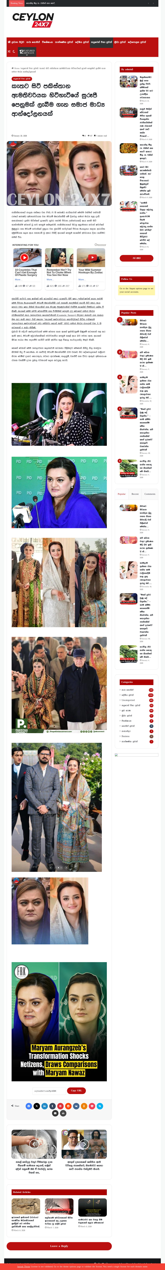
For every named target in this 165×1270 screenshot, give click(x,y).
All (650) (137, 258)
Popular (122, 494)
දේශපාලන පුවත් (137, 42)
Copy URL (76, 1091)
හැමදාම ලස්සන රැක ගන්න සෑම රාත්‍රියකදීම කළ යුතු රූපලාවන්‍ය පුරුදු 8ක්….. (145, 387)
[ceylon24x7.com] (33, 22)
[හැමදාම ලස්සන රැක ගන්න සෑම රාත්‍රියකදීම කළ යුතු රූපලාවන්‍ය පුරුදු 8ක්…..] (128, 384)
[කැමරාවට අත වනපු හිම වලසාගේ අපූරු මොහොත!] (92, 1207)
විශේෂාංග (47, 42)
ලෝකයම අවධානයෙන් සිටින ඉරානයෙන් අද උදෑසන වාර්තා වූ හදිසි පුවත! (59, 1221)
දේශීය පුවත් (82, 42)
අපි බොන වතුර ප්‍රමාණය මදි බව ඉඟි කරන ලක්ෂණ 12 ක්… (146, 359)
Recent (135, 494)
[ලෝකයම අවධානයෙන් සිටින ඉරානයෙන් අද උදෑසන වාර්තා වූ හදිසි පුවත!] (59, 1206)
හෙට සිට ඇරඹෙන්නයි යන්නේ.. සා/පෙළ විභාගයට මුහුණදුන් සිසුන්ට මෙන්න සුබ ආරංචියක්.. (145, 180)
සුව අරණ (126, 710)
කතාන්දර (126, 731)
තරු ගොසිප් (33, 42)
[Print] (63, 1113)
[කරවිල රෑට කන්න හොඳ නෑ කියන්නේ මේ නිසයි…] (128, 468)
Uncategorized (128, 700)
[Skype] (100, 1106)
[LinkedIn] (44, 1106)
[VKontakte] (76, 1106)
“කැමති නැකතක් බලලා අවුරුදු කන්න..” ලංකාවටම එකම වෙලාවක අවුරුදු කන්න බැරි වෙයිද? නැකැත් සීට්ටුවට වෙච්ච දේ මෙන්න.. (146, 223)
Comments (150, 494)
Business (125, 736)
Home (16, 68)
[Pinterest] (60, 1106)
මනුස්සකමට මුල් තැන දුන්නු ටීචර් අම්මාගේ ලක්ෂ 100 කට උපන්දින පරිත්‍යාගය (146, 87)
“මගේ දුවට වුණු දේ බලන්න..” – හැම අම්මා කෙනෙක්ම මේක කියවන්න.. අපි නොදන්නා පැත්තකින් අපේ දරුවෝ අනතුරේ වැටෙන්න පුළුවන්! (146, 429)
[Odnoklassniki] (84, 1106)
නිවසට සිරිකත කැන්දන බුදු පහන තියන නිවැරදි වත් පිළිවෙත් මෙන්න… (145, 330)
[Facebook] (29, 1106)
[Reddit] (68, 1106)
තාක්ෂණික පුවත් (64, 42)
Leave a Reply (59, 1246)
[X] (37, 1106)
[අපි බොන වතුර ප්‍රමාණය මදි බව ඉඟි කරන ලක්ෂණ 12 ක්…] (128, 354)
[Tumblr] (52, 1106)
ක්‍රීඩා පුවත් (120, 42)
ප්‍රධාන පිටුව (17, 42)
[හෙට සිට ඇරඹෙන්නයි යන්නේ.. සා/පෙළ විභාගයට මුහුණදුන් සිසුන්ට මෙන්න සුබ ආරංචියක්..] (128, 170)
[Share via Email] (55, 1113)
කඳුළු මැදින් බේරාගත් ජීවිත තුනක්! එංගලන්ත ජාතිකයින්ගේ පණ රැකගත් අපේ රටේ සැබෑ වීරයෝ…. (146, 122)
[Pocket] (92, 1106)
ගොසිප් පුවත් (128, 726)
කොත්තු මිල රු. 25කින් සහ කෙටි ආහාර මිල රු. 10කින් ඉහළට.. (146, 151)
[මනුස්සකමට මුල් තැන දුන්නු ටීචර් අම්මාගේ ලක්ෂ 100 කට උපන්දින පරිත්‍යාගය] (128, 81)
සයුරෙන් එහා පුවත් (101, 42)
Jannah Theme (23, 1267)
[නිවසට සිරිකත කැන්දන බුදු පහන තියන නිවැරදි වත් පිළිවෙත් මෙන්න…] (128, 322)
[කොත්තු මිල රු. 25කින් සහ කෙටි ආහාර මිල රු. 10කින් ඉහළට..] (128, 148)
